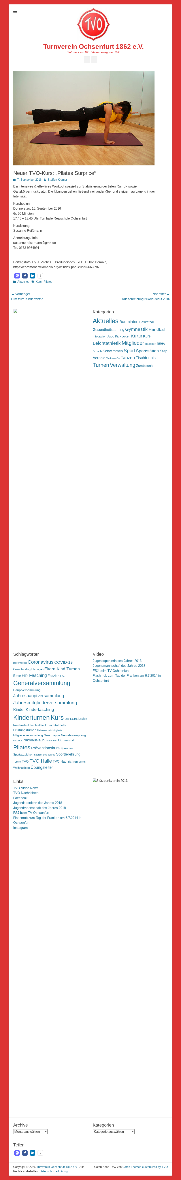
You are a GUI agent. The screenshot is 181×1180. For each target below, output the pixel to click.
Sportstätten (147, 351)
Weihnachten (21, 767)
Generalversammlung (41, 683)
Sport (129, 350)
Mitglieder (133, 343)
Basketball (146, 322)
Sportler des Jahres (44, 754)
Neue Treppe (52, 735)
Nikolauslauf (33, 740)
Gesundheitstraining (108, 329)
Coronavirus (40, 662)
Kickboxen (122, 336)
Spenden (66, 748)
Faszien (53, 676)
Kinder (19, 709)
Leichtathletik (107, 343)
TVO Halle (41, 761)
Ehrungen (37, 669)
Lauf (67, 719)
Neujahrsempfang (73, 735)
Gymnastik (136, 329)
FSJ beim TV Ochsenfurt (111, 670)
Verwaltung (122, 365)
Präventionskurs (45, 748)
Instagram (20, 828)
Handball (157, 329)
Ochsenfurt (66, 740)
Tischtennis (146, 358)
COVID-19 (63, 662)
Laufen (73, 719)
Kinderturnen (31, 717)
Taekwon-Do (113, 358)
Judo (110, 336)
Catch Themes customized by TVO (145, 1167)
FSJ (62, 676)
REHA (161, 343)
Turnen (101, 365)
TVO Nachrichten (65, 761)
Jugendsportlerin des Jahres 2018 (117, 661)
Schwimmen (113, 351)
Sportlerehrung (68, 754)
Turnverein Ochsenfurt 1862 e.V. (93, 46)
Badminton (128, 322)
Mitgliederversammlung (28, 735)
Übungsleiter (42, 767)
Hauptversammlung (27, 690)
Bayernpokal (20, 662)
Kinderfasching (40, 709)
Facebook (20, 798)
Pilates (47, 281)
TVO (25, 761)
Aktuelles (23, 281)
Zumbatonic (144, 365)
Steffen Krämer (57, 179)
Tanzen (128, 357)
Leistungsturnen (24, 730)
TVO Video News (25, 788)
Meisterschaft (44, 730)
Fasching (38, 675)
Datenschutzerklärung (54, 1171)
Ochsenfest (51, 740)
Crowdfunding (21, 669)
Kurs (39, 281)
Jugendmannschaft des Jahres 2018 (119, 665)
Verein (82, 761)
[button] (17, 275)
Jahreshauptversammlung (38, 695)
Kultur (136, 335)
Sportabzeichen (23, 754)
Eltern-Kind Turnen (62, 669)
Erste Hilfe (20, 676)
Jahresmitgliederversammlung (45, 702)
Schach (97, 351)
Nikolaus (18, 740)
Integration (99, 336)
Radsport (150, 343)
